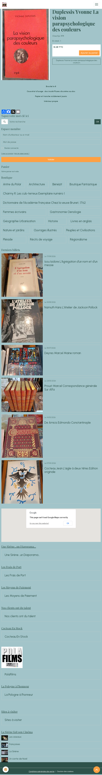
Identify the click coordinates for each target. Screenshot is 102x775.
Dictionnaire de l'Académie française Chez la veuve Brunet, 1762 (44, 203)
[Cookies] (6, 769)
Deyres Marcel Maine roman (62, 353)
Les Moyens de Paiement (21, 596)
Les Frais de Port (15, 575)
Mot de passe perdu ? (21, 153)
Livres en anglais (81, 221)
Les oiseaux (15, 736)
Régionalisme (78, 239)
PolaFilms (10, 674)
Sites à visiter (13, 720)
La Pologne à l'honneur (19, 694)
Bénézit (57, 184)
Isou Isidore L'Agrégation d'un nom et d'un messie (70, 263)
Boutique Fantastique (83, 184)
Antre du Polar (12, 184)
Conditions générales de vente (41, 771)
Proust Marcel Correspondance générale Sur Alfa (70, 387)
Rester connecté (11, 148)
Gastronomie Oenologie (65, 212)
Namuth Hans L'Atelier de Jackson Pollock (70, 307)
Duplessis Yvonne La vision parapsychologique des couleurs (76, 61)
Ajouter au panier (89, 53)
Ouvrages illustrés (45, 230)
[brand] (5, 4)
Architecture (37, 184)
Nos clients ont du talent (20, 616)
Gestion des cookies (65, 771)
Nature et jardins (13, 230)
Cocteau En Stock (16, 636)
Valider (51, 159)
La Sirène (14, 751)
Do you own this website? (39, 523)
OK (97, 121)
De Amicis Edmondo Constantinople (67, 422)
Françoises (14, 744)
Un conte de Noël (18, 758)
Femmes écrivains (14, 212)
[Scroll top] (96, 769)
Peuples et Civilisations (80, 230)
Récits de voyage (41, 239)
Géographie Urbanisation (19, 221)
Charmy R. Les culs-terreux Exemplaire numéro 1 (34, 193)
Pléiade (8, 239)
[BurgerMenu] (96, 4)
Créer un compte (7, 153)
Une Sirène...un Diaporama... (22, 555)
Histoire (53, 221)
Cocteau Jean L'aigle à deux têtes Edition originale (71, 470)
